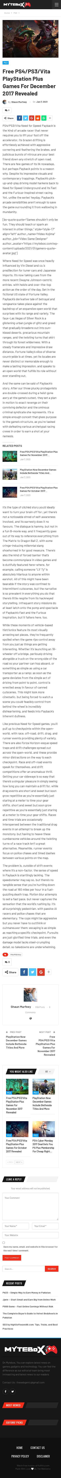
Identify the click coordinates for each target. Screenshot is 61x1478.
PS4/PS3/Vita (16, 955)
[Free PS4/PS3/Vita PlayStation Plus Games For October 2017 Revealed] (10, 492)
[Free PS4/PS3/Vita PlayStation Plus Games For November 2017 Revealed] (10, 456)
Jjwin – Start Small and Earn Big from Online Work (29, 1299)
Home (19, 1448)
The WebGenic (44, 1468)
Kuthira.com (43, 1465)
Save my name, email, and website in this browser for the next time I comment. (30, 1248)
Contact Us (37, 1448)
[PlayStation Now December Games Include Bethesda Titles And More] (10, 474)
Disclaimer (43, 1456)
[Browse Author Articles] (30, 995)
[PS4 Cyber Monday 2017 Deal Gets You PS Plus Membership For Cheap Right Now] (44, 1129)
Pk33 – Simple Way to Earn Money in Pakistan (27, 1292)
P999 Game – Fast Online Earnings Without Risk (28, 1306)
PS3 (5, 62)
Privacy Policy (20, 1456)
